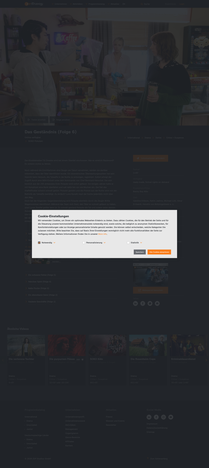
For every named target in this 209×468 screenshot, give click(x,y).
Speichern (140, 252)
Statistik (135, 242)
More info (102, 234)
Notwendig (47, 242)
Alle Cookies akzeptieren (159, 252)
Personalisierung (94, 242)
